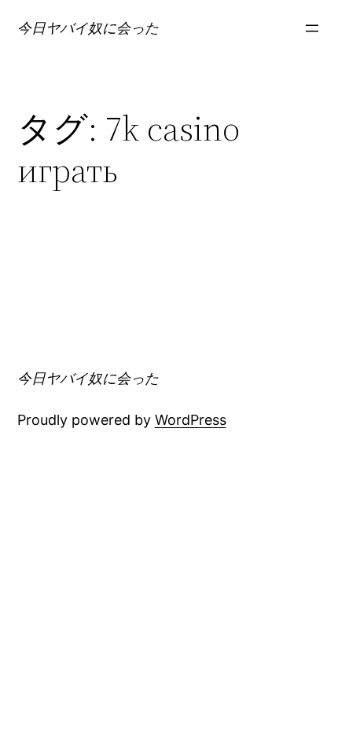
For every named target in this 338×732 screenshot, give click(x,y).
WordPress (190, 420)
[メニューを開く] (312, 28)
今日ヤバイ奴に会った (88, 28)
